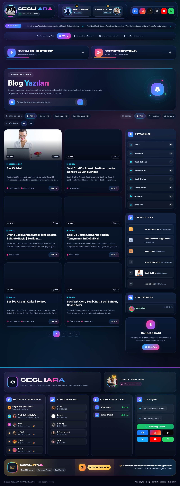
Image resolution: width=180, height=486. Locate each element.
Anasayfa (47, 36)
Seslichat (61, 116)
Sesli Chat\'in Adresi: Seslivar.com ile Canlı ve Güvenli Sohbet (91, 170)
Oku (52, 188)
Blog (65, 36)
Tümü (32, 116)
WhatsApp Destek (157, 427)
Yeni (141, 116)
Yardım (163, 482)
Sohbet (155, 482)
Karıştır (170, 116)
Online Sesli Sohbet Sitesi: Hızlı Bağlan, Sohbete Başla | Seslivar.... (32, 236)
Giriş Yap (152, 347)
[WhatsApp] (171, 11)
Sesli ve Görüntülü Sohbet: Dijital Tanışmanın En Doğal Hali (88, 236)
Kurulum (172, 482)
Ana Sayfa (139, 482)
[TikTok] (150, 11)
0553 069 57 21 (101, 467)
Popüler (155, 116)
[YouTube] (164, 11)
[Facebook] (135, 11)
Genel (44, 116)
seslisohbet (110, 36)
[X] (157, 11)
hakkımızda (135, 36)
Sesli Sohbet (80, 116)
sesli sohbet (85, 36)
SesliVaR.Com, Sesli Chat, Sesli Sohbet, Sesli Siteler (92, 303)
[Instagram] (143, 11)
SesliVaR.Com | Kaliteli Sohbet (26, 301)
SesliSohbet (14, 168)
